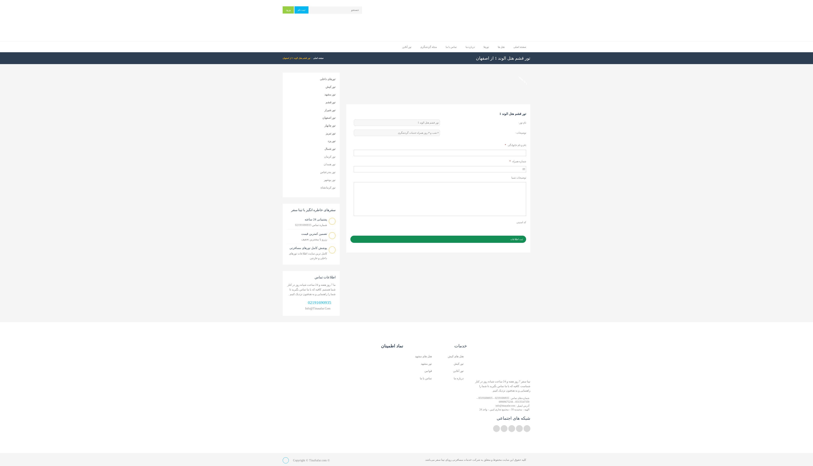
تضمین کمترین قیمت (314, 233)
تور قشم (331, 102)
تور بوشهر (330, 179)
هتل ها (501, 46)
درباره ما (470, 46)
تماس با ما (451, 46)
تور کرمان (330, 156)
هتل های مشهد (423, 356)
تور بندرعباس (328, 172)
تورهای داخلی (328, 79)
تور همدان (330, 164)
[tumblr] (496, 428)
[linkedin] (519, 428)
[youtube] (511, 428)
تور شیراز (330, 110)
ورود (288, 9)
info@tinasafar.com (317, 308)
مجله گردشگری (428, 46)
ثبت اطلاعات (516, 239)
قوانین (428, 371)
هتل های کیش (456, 356)
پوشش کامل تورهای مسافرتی (308, 248)
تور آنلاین (406, 46)
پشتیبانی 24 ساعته (316, 219)
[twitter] (527, 428)
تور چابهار (330, 125)
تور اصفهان (329, 117)
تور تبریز (331, 133)
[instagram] (504, 428)
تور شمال (330, 148)
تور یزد (332, 141)
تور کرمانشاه (328, 187)
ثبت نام (301, 9)
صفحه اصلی (519, 46)
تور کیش (331, 86)
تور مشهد (330, 94)
